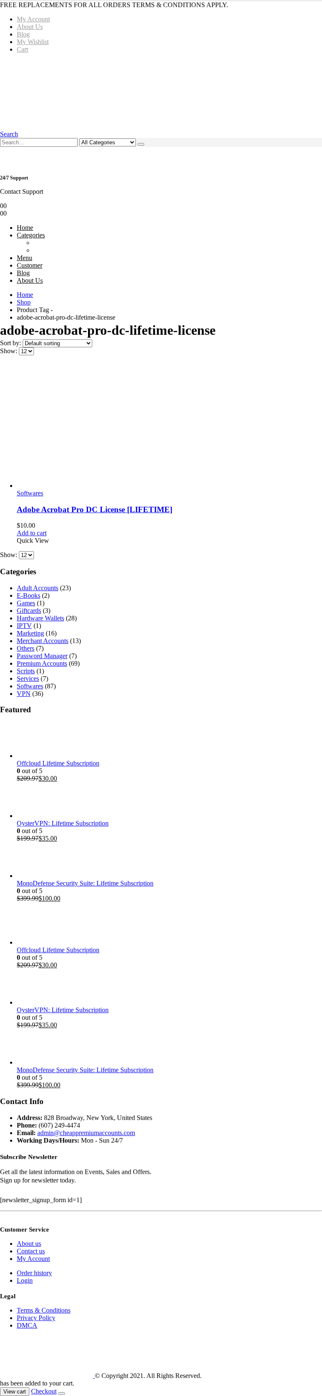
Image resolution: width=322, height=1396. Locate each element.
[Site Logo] (127, 91)
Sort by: (11, 342)
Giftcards (29, 610)
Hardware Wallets (40, 618)
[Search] (141, 144)
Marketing (30, 633)
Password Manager (42, 655)
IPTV (24, 625)
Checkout (44, 1391)
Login (25, 1280)
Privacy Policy (36, 1317)
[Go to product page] (169, 426)
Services (28, 678)
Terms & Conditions (43, 1310)
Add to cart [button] (32, 533)
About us (29, 1243)
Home (25, 227)
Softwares (30, 493)
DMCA (27, 1325)
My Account (33, 19)
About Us (30, 26)
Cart (22, 49)
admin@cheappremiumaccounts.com (86, 1132)
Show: (9, 350)
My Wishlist (33, 41)
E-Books (28, 595)
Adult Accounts (37, 587)
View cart (14, 1391)
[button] (9, 134)
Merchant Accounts (42, 640)
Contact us (31, 1251)
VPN (24, 693)
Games (26, 603)
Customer (29, 265)
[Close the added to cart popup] (61, 1393)
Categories (31, 235)
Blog (23, 34)
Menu (24, 257)
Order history (34, 1272)
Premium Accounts (42, 663)
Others (25, 648)
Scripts (26, 671)
